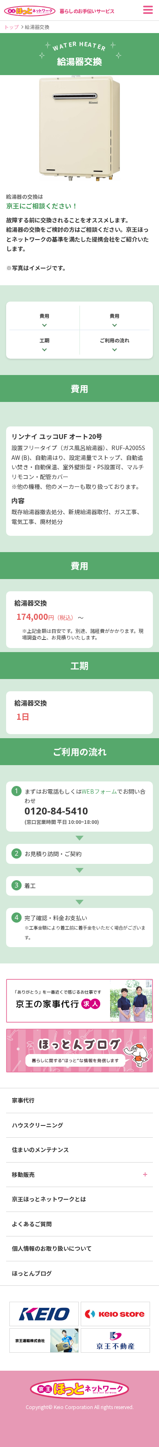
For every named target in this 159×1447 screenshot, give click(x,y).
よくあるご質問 (32, 1224)
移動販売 (23, 1174)
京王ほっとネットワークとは (49, 1199)
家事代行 (23, 1100)
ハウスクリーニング (37, 1125)
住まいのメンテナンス (40, 1149)
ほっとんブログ (32, 1273)
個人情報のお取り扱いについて (52, 1248)
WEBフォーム (99, 791)
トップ (11, 26)
